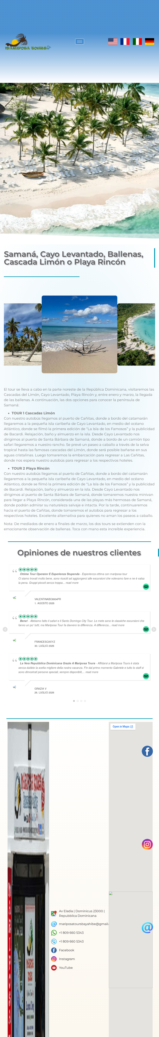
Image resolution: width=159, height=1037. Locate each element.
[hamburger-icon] (79, 41)
